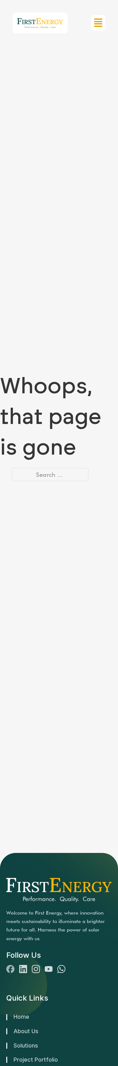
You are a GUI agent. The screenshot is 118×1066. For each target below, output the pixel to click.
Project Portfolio (36, 1059)
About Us (26, 1031)
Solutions (26, 1045)
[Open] (98, 23)
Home (21, 1016)
